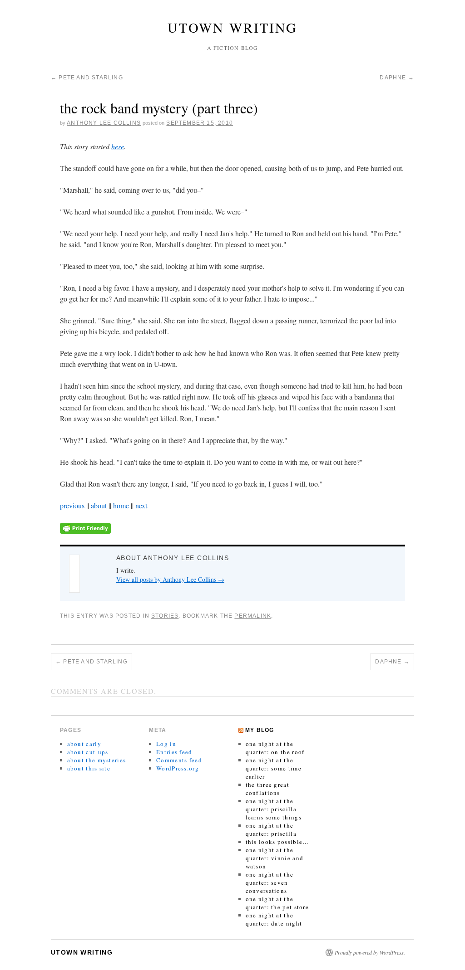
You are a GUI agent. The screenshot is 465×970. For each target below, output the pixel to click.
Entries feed (174, 752)
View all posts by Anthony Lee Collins (170, 579)
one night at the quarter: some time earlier (274, 768)
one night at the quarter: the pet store (277, 903)
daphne (397, 77)
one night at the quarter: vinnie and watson (275, 858)
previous (72, 505)
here (117, 146)
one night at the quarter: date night (274, 919)
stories (164, 616)
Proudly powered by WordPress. (370, 952)
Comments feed (179, 760)
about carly (84, 744)
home (121, 505)
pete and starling (87, 77)
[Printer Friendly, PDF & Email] (85, 527)
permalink (252, 616)
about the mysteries (96, 760)
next (141, 505)
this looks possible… (277, 842)
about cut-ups (88, 752)
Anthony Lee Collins (104, 123)
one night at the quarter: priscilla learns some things (274, 809)
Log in (166, 744)
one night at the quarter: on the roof (275, 748)
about (99, 505)
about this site (89, 768)
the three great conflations (268, 788)
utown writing (232, 27)
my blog (259, 730)
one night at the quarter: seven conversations (270, 882)
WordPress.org (177, 768)
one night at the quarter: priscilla (271, 829)
